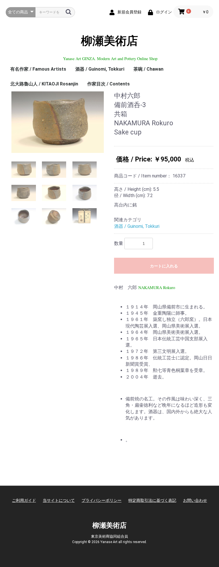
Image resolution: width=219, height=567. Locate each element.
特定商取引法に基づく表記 (152, 500)
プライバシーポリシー (101, 500)
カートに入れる (164, 266)
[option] (57, 122)
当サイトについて (59, 500)
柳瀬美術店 (109, 41)
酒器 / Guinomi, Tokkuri (99, 69)
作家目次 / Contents (108, 84)
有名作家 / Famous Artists (38, 69)
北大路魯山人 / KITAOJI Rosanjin (44, 84)
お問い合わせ (195, 500)
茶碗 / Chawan (148, 69)
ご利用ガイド (24, 500)
